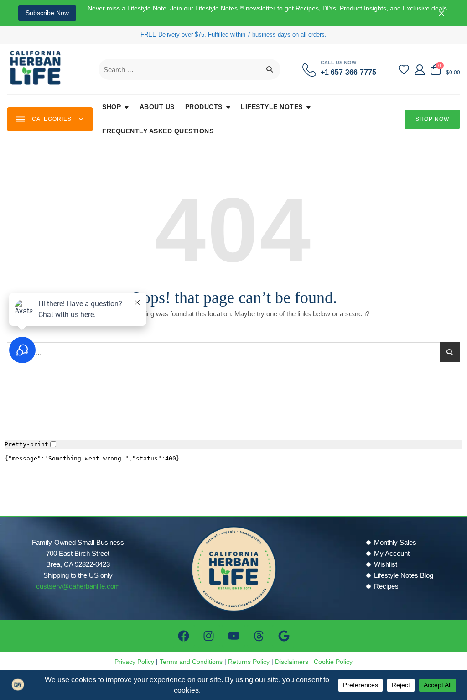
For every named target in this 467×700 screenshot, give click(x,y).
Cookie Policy (333, 661)
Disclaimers (291, 661)
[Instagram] (208, 636)
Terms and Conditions (191, 661)
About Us (157, 106)
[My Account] (419, 70)
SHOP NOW (432, 119)
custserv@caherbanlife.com (78, 586)
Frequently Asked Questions (157, 131)
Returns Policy (249, 661)
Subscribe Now (47, 12)
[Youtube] (233, 636)
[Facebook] (183, 636)
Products (204, 106)
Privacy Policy (134, 661)
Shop (111, 106)
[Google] (283, 636)
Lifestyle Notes (272, 106)
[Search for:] (189, 69)
